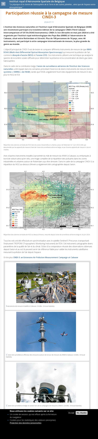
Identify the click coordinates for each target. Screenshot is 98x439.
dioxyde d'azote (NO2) (22, 55)
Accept (71, 413)
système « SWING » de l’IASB (17, 72)
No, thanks (82, 413)
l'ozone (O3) (41, 55)
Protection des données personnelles (25, 423)
